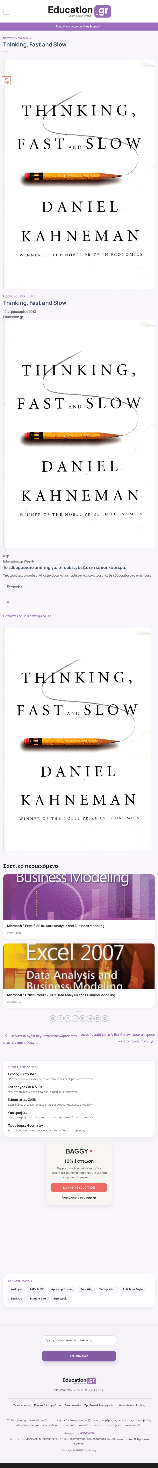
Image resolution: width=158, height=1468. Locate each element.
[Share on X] (67, 1018)
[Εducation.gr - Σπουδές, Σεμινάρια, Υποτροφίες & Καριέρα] (79, 11)
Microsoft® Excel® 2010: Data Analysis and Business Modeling (56, 925)
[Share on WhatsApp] (53, 1018)
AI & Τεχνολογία (133, 1289)
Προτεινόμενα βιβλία (17, 38)
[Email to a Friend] (82, 1018)
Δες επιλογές (79, 1356)
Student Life (37, 1298)
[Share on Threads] (75, 1018)
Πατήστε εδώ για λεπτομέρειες (27, 616)
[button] (6, 11)
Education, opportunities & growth (79, 26)
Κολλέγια (16, 1289)
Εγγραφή (14, 586)
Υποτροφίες (107, 1289)
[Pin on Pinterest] (90, 1018)
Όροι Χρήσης (21, 1405)
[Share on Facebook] (60, 1018)
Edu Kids (16, 1298)
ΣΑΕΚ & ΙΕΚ (37, 1289)
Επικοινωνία (73, 1405)
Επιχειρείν (60, 1298)
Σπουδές (86, 1289)
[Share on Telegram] (105, 1018)
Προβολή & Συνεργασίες (99, 1405)
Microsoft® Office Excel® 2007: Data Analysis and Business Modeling (61, 995)
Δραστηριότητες (62, 1289)
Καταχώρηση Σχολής (132, 1405)
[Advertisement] (79, 1240)
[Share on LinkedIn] (97, 1018)
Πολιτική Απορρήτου (47, 1405)
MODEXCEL (87, 1433)
